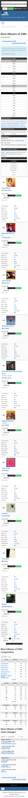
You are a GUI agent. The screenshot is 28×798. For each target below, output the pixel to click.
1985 (14, 103)
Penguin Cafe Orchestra (7, 752)
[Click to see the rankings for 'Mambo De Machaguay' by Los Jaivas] (10, 415)
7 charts (16, 488)
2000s (14, 78)
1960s (14, 68)
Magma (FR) (6, 237)
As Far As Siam (6, 468)
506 (15, 446)
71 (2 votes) (16, 543)
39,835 (15, 586)
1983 (14, 98)
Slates (2, 770)
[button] (2, 23)
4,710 (15, 584)
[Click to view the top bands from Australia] (6, 697)
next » (18, 638)
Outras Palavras (6, 188)
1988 (14, 110)
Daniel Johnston (7, 767)
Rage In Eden (4, 761)
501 (15, 212)
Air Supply (6, 328)
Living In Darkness (6, 747)
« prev (5, 638)
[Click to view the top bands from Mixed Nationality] (6, 693)
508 (15, 537)
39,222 (15, 354)
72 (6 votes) (16, 310)
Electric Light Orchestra (14, 125)
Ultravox (5, 762)
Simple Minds (4, 669)
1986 (14, 105)
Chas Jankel (6, 516)
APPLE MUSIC (12, 195)
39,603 (15, 496)
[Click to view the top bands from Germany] (6, 691)
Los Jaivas (6, 425)
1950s (14, 66)
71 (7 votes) (16, 265)
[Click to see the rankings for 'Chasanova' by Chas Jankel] (10, 507)
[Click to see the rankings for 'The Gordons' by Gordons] (10, 553)
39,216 (15, 308)
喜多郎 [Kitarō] (4, 667)
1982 (14, 95)
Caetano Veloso (7, 190)
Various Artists (7, 378)
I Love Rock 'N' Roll (6, 742)
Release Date (13, 170)
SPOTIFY (19, 195)
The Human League (12, 126)
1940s (14, 63)
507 (15, 492)
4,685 (15, 494)
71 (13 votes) (17, 588)
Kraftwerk (21, 121)
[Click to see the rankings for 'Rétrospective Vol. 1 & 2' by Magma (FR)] (10, 227)
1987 (14, 108)
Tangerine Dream (5, 671)
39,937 (15, 632)
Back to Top (14, 785)
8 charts (16, 624)
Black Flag (3, 126)
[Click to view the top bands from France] (6, 699)
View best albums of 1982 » (19, 43)
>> (13, 115)
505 (15, 399)
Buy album (4, 193)
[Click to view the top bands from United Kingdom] (6, 689)
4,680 (15, 448)
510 (15, 628)
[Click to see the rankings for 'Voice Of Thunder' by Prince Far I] (10, 275)
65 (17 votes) (17, 356)
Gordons (5, 561)
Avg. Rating (13, 165)
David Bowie (4, 673)
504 (15, 350)
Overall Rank (13, 161)
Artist (13, 174)
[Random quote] (25, 17)
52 (12, 638)
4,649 (15, 352)
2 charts (16, 442)
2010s (14, 81)
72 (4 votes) (16, 452)
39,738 (15, 541)
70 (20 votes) (17, 498)
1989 (14, 113)
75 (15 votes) (17, 405)
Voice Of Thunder (6, 280)
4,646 (15, 261)
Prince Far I (6, 283)
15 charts (16, 578)
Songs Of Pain (4, 766)
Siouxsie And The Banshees (13, 123)
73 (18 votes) (17, 218)
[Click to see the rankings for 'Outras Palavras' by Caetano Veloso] (10, 182)
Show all (14, 679)
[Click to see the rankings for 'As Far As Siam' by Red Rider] (10, 462)
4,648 (15, 306)
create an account (19, 140)
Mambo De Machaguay (8, 421)
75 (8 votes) (16, 634)
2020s (14, 83)
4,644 (15, 214)
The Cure (22, 125)
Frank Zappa (4, 665)
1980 (14, 90)
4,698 (15, 539)
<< (13, 88)
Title (13, 172)
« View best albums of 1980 (9, 41)
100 (15, 638)
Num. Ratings (13, 168)
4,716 (15, 630)
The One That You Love (8, 326)
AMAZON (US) (6, 197)
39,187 (15, 263)
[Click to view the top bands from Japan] (6, 695)
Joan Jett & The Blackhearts (9, 743)
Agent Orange (6, 748)
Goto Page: (5, 640)
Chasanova (4, 513)
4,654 (15, 401)
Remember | (19, 8)
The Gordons (5, 559)
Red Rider (6, 470)
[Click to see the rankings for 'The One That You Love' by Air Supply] (10, 320)
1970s (14, 71)
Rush (17, 121)
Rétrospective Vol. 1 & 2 (8, 233)
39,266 (15, 403)
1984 (14, 100)
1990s (14, 76)
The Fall (5, 771)
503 (15, 304)
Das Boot (4, 604)
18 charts (16, 346)
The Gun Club (22, 126)
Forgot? (24, 8)
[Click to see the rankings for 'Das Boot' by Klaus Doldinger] (10, 598)
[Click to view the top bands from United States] (6, 687)
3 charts (16, 255)
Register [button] (11, 8)
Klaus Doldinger (7, 606)
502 (15, 259)
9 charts (16, 208)
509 (15, 582)
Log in (12, 140)
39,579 (15, 450)
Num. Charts (13, 163)
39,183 (15, 216)
